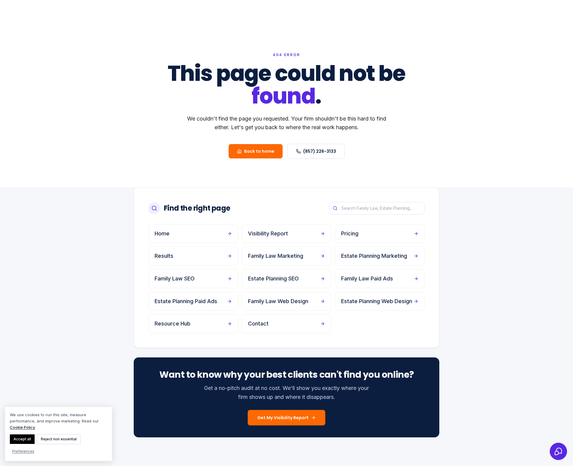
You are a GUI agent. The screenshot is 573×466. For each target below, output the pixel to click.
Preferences (23, 451)
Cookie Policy (22, 427)
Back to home (259, 151)
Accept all (22, 439)
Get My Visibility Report (283, 418)
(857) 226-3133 (319, 151)
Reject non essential (59, 439)
